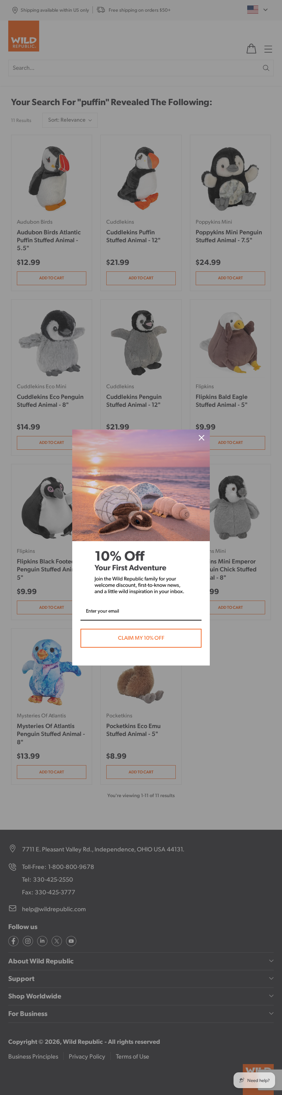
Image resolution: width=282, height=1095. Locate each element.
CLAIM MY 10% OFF (141, 638)
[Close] (201, 437)
